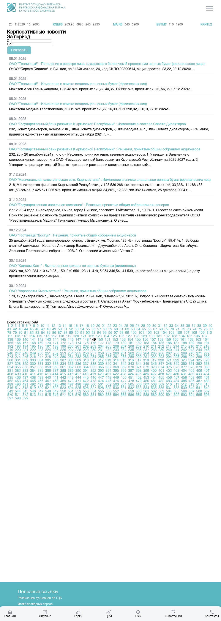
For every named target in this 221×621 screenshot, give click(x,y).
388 (63, 371)
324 (191, 360)
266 (161, 353)
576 (55, 395)
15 (70, 326)
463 (18, 381)
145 (63, 340)
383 (25, 371)
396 (123, 371)
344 (139, 364)
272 (207, 353)
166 (18, 343)
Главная (10, 616)
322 (176, 360)
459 (191, 378)
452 (139, 378)
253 (63, 353)
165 (10, 343)
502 (108, 384)
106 (179, 333)
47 (43, 329)
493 (40, 384)
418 (85, 374)
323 (184, 360)
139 (18, 340)
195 (33, 346)
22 (109, 326)
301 (18, 360)
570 (10, 395)
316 (131, 360)
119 (68, 336)
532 (131, 388)
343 (131, 364)
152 (115, 340)
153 (123, 340)
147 (78, 340)
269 (184, 353)
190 (199, 343)
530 (116, 388)
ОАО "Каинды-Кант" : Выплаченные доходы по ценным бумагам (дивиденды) (72, 266)
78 (9, 333)
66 (150, 329)
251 (48, 353)
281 (71, 357)
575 (48, 395)
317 (138, 360)
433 (199, 374)
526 (86, 388)
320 (161, 360)
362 (71, 367)
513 (191, 384)
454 (154, 378)
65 (144, 329)
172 (63, 343)
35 (182, 326)
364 (86, 367)
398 (139, 371)
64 (138, 329)
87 (60, 333)
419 (93, 374)
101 (141, 333)
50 (60, 329)
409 (18, 374)
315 (123, 360)
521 (48, 388)
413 (48, 374)
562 (154, 391)
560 (139, 391)
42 (15, 329)
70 (172, 329)
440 (48, 378)
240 (169, 350)
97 (116, 333)
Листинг (45, 616)
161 (183, 340)
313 (108, 360)
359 (48, 367)
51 (65, 329)
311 (93, 360)
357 (33, 367)
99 (127, 333)
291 (146, 357)
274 (18, 357)
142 (40, 340)
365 (93, 367)
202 (86, 346)
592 (176, 395)
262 (131, 353)
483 (169, 381)
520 (40, 388)
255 (78, 353)
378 (191, 367)
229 (86, 350)
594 (191, 395)
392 (93, 371)
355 (18, 367)
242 (184, 350)
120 (76, 336)
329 (25, 364)
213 (169, 346)
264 (146, 353)
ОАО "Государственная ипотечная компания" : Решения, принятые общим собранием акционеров (89, 205)
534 (146, 388)
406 (199, 371)
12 (53, 326)
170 (48, 343)
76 (206, 329)
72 (183, 329)
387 (55, 371)
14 (64, 326)
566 (184, 391)
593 (184, 395)
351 (191, 364)
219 (10, 350)
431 (184, 374)
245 (207, 350)
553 (86, 391)
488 (207, 381)
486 (191, 381)
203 (93, 346)
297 (191, 357)
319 (153, 360)
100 (134, 333)
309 (78, 360)
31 (160, 326)
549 (55, 391)
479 (139, 381)
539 (184, 388)
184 (154, 343)
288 (123, 357)
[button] (19, 50)
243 (191, 350)
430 (176, 374)
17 (81, 326)
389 (71, 371)
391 (86, 371)
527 (93, 388)
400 (154, 371)
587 (139, 395)
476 (116, 381)
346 (154, 364)
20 (98, 326)
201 (78, 346)
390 (78, 371)
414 (55, 374)
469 (63, 381)
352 (199, 364)
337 (86, 364)
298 (199, 357)
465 (33, 381)
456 (169, 378)
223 (40, 350)
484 (176, 381)
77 (211, 329)
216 (191, 346)
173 (71, 343)
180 (123, 343)
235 (131, 350)
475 (108, 381)
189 (191, 343)
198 (55, 346)
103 (156, 333)
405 (191, 371)
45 (32, 329)
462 (10, 381)
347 (161, 364)
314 (116, 360)
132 (167, 336)
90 (77, 333)
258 (101, 353)
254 (71, 353)
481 (154, 381)
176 (93, 343)
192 (10, 346)
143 (48, 340)
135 (189, 336)
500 (93, 384)
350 (184, 364)
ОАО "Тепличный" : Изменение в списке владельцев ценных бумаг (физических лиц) (78, 84)
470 (71, 381)
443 (71, 378)
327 (10, 364)
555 (101, 391)
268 (176, 353)
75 (200, 329)
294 (169, 357)
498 (78, 384)
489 (10, 384)
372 (146, 367)
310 (86, 360)
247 (18, 353)
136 (197, 336)
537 (169, 388)
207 (123, 346)
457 (176, 378)
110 (209, 333)
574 (40, 395)
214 (176, 346)
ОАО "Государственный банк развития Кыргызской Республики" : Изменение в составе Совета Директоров (97, 124)
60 (116, 329)
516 (10, 388)
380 (207, 367)
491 (25, 384)
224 (48, 350)
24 (121, 326)
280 (63, 357)
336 (78, 364)
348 (169, 364)
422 (116, 374)
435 (10, 378)
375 (169, 367)
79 (15, 333)
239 (161, 350)
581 (93, 395)
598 (18, 398)
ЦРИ (109, 616)
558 (123, 391)
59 (110, 329)
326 (206, 360)
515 (206, 384)
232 (108, 350)
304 (40, 360)
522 (55, 388)
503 (116, 384)
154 (130, 340)
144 (55, 340)
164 (206, 340)
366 (101, 367)
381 (10, 371)
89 (71, 333)
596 (207, 395)
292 (154, 357)
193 (18, 346)
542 (207, 388)
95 (105, 333)
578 (71, 395)
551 (71, 391)
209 (139, 346)
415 (63, 374)
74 (194, 329)
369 (123, 367)
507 (146, 384)
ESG (138, 616)
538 (176, 388)
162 (191, 340)
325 (199, 360)
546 (33, 391)
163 (198, 340)
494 (48, 384)
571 (18, 395)
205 (108, 346)
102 (149, 333)
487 (199, 381)
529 (108, 388)
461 (207, 378)
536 (161, 388)
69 (166, 329)
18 (87, 326)
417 (78, 374)
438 (33, 378)
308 (71, 360)
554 (93, 391)
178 (108, 343)
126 (121, 336)
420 (101, 374)
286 (108, 357)
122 (91, 336)
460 (199, 378)
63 (133, 329)
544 (18, 391)
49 (54, 329)
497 (71, 384)
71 (178, 329)
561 (146, 391)
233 (116, 350)
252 (55, 353)
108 (194, 333)
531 (123, 388)
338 (93, 364)
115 (39, 336)
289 (131, 357)
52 (71, 329)
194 (25, 346)
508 (154, 384)
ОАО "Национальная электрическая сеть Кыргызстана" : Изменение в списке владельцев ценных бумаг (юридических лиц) (110, 180)
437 (25, 378)
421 (108, 374)
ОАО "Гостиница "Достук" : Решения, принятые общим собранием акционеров (72, 235)
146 (71, 340)
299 (207, 357)
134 (182, 336)
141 (33, 340)
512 (184, 384)
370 (131, 367)
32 (165, 326)
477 (123, 381)
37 (194, 326)
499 (86, 384)
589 (154, 395)
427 (153, 374)
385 (40, 371)
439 (40, 378)
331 (40, 364)
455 (161, 378)
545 (25, 391)
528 (101, 388)
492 (33, 384)
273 (10, 357)
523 (63, 388)
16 (76, 326)
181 (131, 343)
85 (49, 333)
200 (71, 346)
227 (71, 350)
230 (93, 350)
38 (199, 326)
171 (55, 343)
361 (63, 367)
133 (174, 336)
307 (63, 360)
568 (199, 391)
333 (55, 364)
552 (78, 391)
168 (33, 343)
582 (101, 395)
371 (139, 367)
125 (114, 336)
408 (10, 374)
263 (139, 353)
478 (131, 381)
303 (33, 360)
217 (199, 346)
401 (161, 371)
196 (40, 346)
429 (169, 374)
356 (25, 367)
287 (116, 357)
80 (20, 333)
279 (55, 357)
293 (161, 357)
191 (207, 343)
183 (146, 343)
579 (78, 395)
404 (184, 371)
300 (10, 360)
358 (40, 367)
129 (144, 336)
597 (10, 398)
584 (116, 395)
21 (104, 326)
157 (153, 340)
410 (25, 374)
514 (199, 384)
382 (18, 371)
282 (78, 357)
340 (108, 364)
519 (33, 388)
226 (63, 350)
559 (131, 391)
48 (49, 329)
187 (176, 343)
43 (20, 329)
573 (33, 395)
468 (55, 381)
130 (152, 336)
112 (17, 336)
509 (161, 384)
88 (65, 333)
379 (199, 367)
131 (159, 336)
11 (48, 326)
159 (168, 340)
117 (54, 336)
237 (146, 350)
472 (86, 381)
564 (169, 391)
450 (123, 378)
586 (131, 395)
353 (207, 364)
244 (199, 350)
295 (176, 357)
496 (63, 384)
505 (131, 384)
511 (176, 384)
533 (139, 388)
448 (108, 378)
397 (131, 371)
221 (25, 350)
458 (184, 378)
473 (93, 381)
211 (153, 346)
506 (139, 384)
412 (40, 374)
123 (99, 336)
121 (84, 336)
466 (40, 381)
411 (33, 374)
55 (88, 329)
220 (18, 350)
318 (146, 360)
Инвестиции (173, 616)
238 (154, 350)
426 (146, 374)
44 (26, 329)
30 (154, 326)
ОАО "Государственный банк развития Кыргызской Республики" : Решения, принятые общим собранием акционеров (104, 149)
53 (77, 329)
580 (86, 395)
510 (169, 384)
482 (161, 381)
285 (101, 357)
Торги (78, 616)
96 (110, 333)
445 (86, 378)
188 (184, 343)
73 (189, 329)
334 (63, 364)
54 (82, 329)
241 (176, 350)
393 (101, 371)
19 (93, 326)
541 (199, 388)
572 (25, 395)
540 (191, 388)
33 (171, 326)
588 (146, 395)
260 (116, 353)
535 (154, 388)
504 (123, 384)
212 (161, 346)
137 (204, 336)
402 (169, 371)
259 (108, 353)
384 (33, 371)
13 (59, 326)
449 (116, 378)
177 (101, 343)
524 (71, 388)
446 (93, 378)
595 (199, 395)
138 (10, 340)
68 (161, 329)
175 (86, 343)
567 (191, 391)
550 (63, 391)
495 (55, 384)
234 (123, 350)
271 (199, 353)
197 (48, 346)
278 (48, 357)
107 (186, 333)
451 (131, 378)
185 (161, 343)
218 (206, 346)
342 (123, 364)
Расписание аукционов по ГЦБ (40, 598)
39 (205, 326)
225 (55, 350)
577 (63, 395)
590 (161, 395)
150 (100, 340)
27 (137, 326)
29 (149, 326)
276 (33, 357)
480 (146, 381)
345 (146, 364)
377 (184, 367)
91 (82, 333)
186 (169, 343)
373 (154, 367)
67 (155, 329)
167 (25, 343)
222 (33, 350)
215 (184, 346)
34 (177, 326)
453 (146, 378)
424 (131, 374)
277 (40, 357)
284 (93, 357)
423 (123, 374)
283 (86, 357)
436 (18, 378)
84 (43, 333)
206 (116, 346)
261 (123, 353)
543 (10, 391)
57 (99, 329)
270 (191, 353)
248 (25, 353)
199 (63, 346)
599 (25, 398)
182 (139, 343)
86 (54, 333)
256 (86, 353)
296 (184, 357)
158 (160, 340)
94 (99, 333)
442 (63, 378)
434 (206, 374)
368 (116, 367)
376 (176, 367)
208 (131, 346)
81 (26, 333)
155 (138, 340)
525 (78, 388)
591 (169, 395)
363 (78, 367)
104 (164, 333)
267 (169, 353)
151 (107, 340)
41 (9, 329)
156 (145, 340)
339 (101, 364)
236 (139, 350)
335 (71, 364)
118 (61, 336)
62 (127, 329)
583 (108, 395)
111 (10, 336)
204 (101, 346)
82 (32, 333)
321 (169, 360)
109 (202, 333)
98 (121, 333)
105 (171, 333)
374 (161, 367)
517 (18, 388)
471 (78, 381)
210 (146, 346)
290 (139, 357)
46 (37, 329)
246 (10, 353)
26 (132, 326)
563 (161, 391)
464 (25, 381)
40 (210, 326)
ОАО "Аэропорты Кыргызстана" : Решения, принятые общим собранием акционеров (78, 291)
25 (126, 326)
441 (55, 378)
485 (184, 381)
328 (18, 364)
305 (48, 360)
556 (108, 391)
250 (40, 353)
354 (10, 367)
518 (25, 388)
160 (175, 340)
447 (101, 378)
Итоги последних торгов (35, 604)
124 (106, 336)
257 (93, 353)
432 (191, 374)
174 (78, 343)
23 (115, 326)
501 (101, 384)
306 (55, 360)
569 (207, 391)
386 (48, 371)
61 (121, 329)
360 (55, 367)
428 (161, 374)
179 (116, 343)
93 (93, 333)
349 (176, 364)
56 (93, 329)
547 (40, 391)
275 (25, 357)
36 (188, 326)
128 (136, 336)
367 (108, 367)
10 (42, 326)
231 (101, 350)
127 (129, 336)
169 (40, 343)
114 (32, 336)
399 (146, 371)
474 (101, 381)
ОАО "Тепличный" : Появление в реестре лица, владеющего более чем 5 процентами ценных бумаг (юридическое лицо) (107, 64)
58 (105, 329)
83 (37, 333)
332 (48, 364)
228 (78, 350)
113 (24, 336)
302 (25, 360)
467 (48, 381)
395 (116, 371)
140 (25, 340)
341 (116, 364)
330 (33, 364)
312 (101, 360)
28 (143, 326)
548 (48, 391)
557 (116, 391)
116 (46, 336)
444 (78, 378)
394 (108, 371)
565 (176, 391)
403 (176, 371)
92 (88, 333)
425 (138, 374)
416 (70, 374)
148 (86, 340)
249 (33, 353)
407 (207, 371)
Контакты (212, 616)
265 (154, 353)
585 (123, 395)
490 (18, 384)
